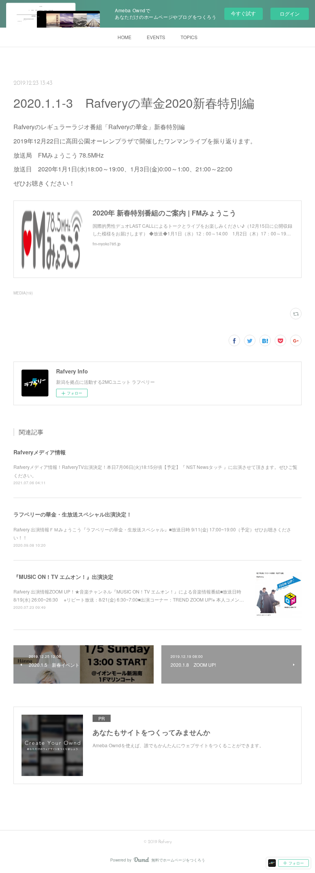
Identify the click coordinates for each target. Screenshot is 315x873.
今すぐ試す (243, 13)
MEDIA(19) (23, 293)
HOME (124, 37)
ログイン (290, 13)
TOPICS (189, 37)
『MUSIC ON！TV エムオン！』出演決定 (63, 576)
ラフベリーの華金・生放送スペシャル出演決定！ (72, 514)
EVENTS (156, 37)
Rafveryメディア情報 (39, 452)
